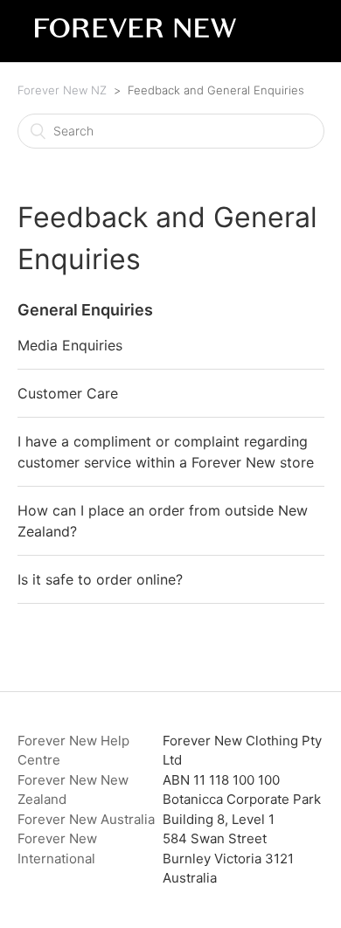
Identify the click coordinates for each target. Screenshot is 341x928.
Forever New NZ (62, 90)
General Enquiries (85, 310)
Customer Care (67, 393)
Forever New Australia (86, 819)
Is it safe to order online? (100, 579)
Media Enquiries (69, 345)
